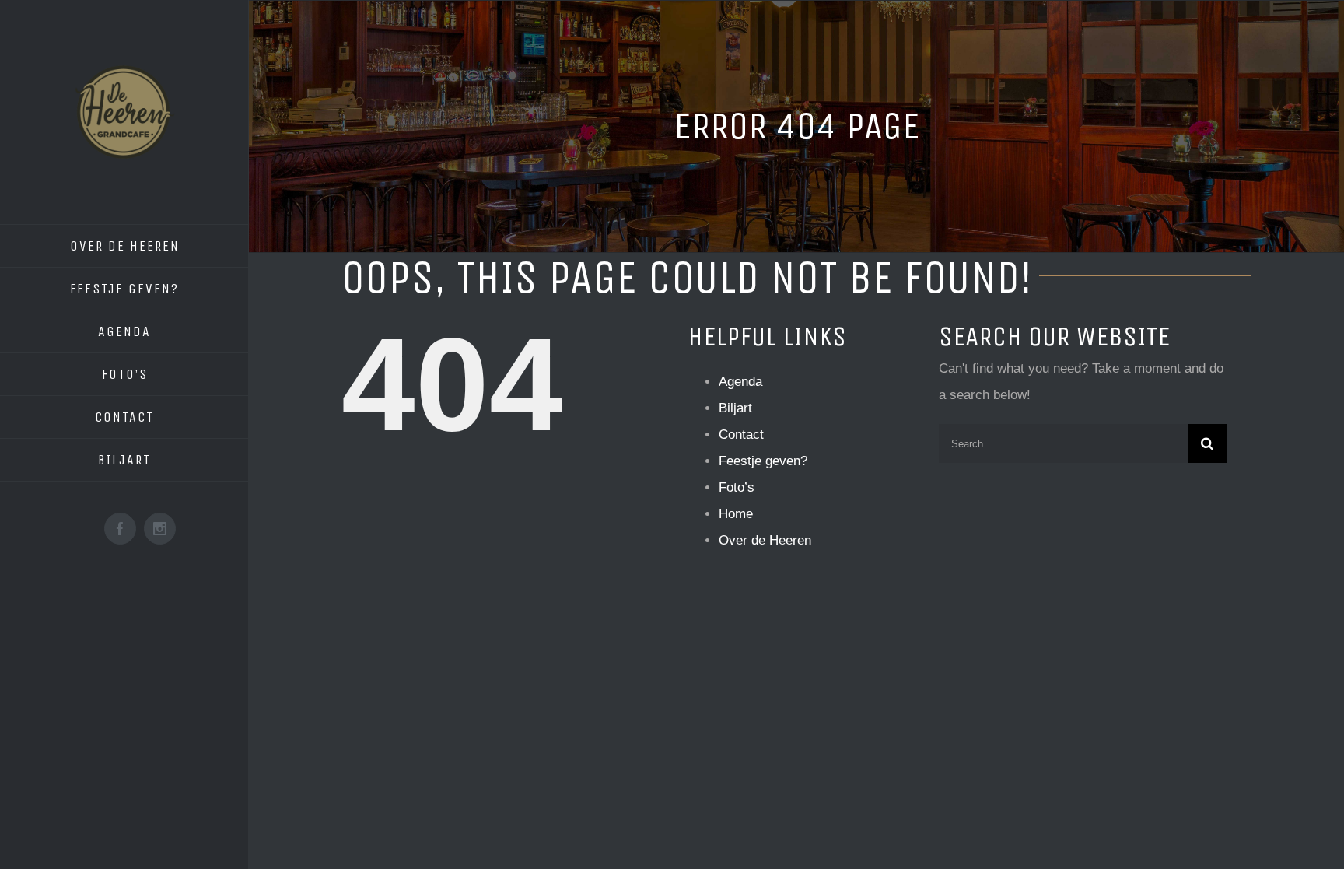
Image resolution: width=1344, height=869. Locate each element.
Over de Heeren (765, 540)
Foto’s (736, 487)
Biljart (735, 408)
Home (736, 513)
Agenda (740, 381)
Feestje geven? (763, 461)
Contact (741, 434)
